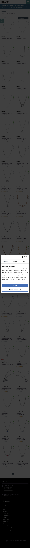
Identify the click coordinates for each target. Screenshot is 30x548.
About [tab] (24, 261)
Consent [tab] (5, 261)
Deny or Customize (14, 289)
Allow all (15, 285)
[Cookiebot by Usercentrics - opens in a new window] (22, 257)
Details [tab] (15, 261)
